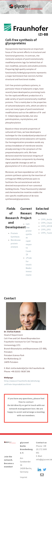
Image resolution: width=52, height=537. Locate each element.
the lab (10, 405)
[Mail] (42, 474)
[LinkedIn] (39, 469)
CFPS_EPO (46, 229)
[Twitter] (44, 469)
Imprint (23, 477)
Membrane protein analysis (16, 243)
